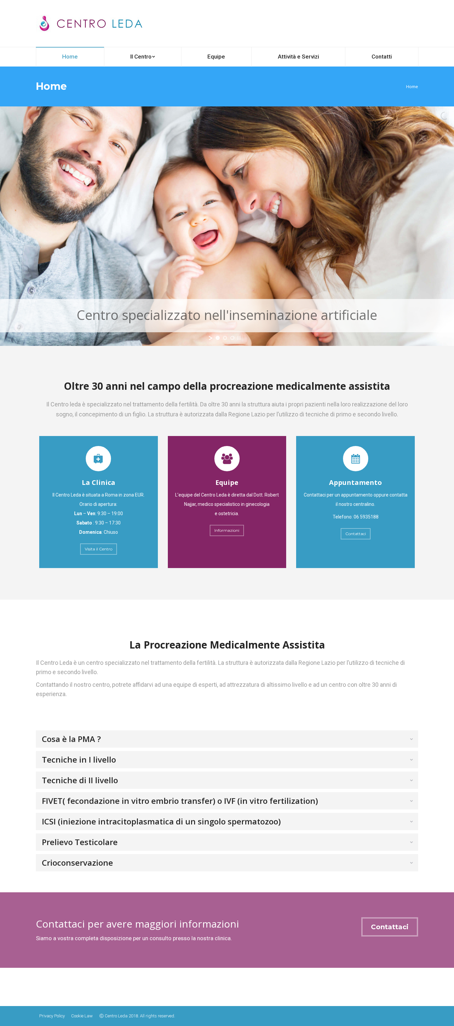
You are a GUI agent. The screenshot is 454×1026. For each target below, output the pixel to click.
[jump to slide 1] (218, 338)
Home (412, 86)
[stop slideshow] (239, 338)
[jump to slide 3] (232, 338)
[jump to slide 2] (225, 338)
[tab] (227, 739)
